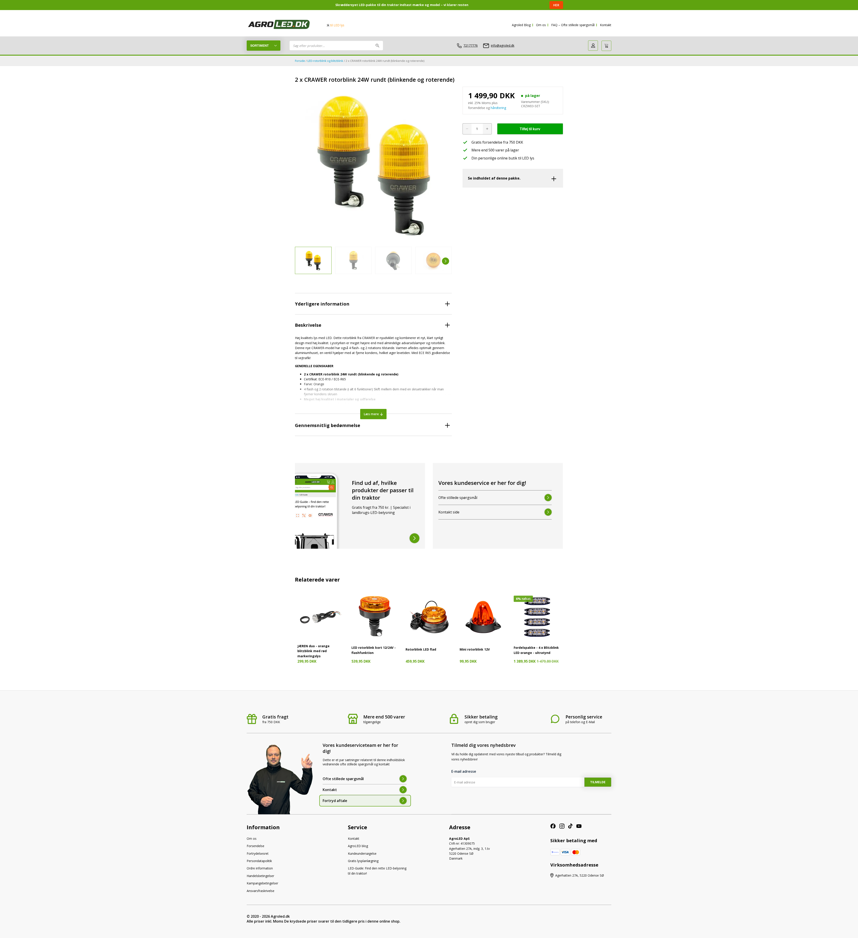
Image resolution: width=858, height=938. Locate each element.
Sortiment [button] (259, 45)
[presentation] (301, 261)
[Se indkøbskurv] (606, 46)
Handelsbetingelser (260, 876)
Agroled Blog (521, 25)
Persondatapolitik (259, 861)
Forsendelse (255, 846)
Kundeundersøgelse (362, 853)
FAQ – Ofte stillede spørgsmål (573, 25)
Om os (541, 25)
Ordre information (260, 868)
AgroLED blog (358, 846)
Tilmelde (598, 782)
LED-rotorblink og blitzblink (325, 61)
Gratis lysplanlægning (363, 861)
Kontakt (605, 25)
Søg (377, 45)
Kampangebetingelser (262, 883)
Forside (300, 61)
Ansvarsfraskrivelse (260, 891)
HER (556, 5)
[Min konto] (593, 45)
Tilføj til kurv (530, 129)
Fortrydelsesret (258, 853)
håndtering (498, 108)
